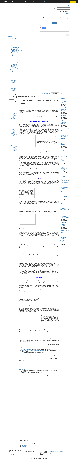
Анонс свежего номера (16, 46)
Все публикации (15, 48)
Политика (12, 108)
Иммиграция (13, 118)
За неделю (16, 56)
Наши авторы (14, 51)
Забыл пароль (66, 16)
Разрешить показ (24, 445)
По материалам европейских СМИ (15, 106)
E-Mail (55, 19)
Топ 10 (13, 55)
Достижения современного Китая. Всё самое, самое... (64, 159)
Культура (12, 145)
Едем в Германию (15, 39)
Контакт (30, 447)
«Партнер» (12, 45)
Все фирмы (14, 67)
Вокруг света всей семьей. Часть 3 (64, 136)
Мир (13, 117)
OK (73, 1)
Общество (12, 129)
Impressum (22, 447)
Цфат (62, 249)
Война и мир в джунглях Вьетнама (64, 122)
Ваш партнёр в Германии (18, 4)
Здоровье (12, 133)
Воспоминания (15, 41)
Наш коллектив (51, 447)
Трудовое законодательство (16, 122)
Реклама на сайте (15, 71)
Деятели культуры (14, 148)
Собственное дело (14, 123)
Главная (11, 37)
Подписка (11, 75)
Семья (12, 126)
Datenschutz (26, 447)
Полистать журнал (15, 47)
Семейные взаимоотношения (16, 128)
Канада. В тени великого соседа (64, 209)
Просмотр (14, 73)
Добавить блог (14, 65)
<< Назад (21, 355)
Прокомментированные (16, 60)
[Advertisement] (39, 365)
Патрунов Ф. (40, 355)
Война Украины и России (15, 111)
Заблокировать (23, 446)
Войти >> (22, 376)
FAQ (57, 447)
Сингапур (63, 116)
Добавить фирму (15, 68)
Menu (9, 36)
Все (15, 58)
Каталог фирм (12, 66)
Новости (14, 40)
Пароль (55, 10)
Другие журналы (15, 52)
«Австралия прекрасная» (64, 197)
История (12, 140)
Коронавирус (15, 134)
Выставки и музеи (15, 151)
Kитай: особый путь (64, 231)
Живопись (15, 146)
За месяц (16, 57)
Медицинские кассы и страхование (15, 136)
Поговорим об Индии (64, 129)
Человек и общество (15, 132)
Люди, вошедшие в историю (15, 143)
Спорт (14, 156)
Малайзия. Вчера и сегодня (63, 224)
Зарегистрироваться (65, 14)
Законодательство (16, 124)
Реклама (11, 69)
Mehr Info (46, 1)
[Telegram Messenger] (54, 451)
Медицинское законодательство (16, 139)
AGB (55, 447)
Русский (64, 4)
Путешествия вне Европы (15, 154)
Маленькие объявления (14, 72)
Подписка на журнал (15, 49)
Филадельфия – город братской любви (64, 189)
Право (14, 130)
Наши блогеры (14, 64)
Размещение (14, 74)
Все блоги (14, 54)
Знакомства (15, 44)
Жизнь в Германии (15, 38)
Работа (12, 120)
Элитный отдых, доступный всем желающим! (63, 240)
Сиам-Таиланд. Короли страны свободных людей (64, 99)
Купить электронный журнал (17, 50)
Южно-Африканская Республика (64, 168)
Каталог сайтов (15, 42)
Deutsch (67, 4)
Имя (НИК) (55, 8)
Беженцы (14, 119)
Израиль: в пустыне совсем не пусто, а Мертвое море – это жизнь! (64, 178)
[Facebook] (61, 451)
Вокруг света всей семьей (64, 150)
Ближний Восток (14, 116)
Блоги (11, 53)
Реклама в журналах (15, 70)
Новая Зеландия (63, 144)
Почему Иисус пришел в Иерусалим (64, 109)
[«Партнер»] (11, 4)
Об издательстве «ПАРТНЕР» (37, 447)
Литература (15, 149)
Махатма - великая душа (64, 216)
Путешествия (13, 152)
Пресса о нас (45, 447)
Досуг (12, 83)
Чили (61, 203)
